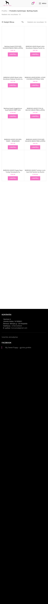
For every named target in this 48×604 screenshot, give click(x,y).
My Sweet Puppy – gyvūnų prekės (18, 347)
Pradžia (5, 11)
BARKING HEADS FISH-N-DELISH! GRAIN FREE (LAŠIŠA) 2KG (35, 110)
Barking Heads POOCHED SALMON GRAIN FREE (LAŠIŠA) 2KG (13, 48)
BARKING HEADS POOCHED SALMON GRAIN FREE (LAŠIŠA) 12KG (35, 141)
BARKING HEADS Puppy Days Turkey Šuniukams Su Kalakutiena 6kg (13, 172)
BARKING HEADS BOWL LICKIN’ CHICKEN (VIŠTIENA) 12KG (35, 78)
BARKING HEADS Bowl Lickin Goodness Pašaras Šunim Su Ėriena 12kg (35, 48)
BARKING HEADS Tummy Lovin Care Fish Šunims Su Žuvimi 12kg (35, 172)
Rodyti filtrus (9, 22)
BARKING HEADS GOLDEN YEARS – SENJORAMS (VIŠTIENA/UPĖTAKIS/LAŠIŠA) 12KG (12, 141)
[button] (13, 54)
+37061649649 (16, 326)
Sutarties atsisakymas (10, 337)
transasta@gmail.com (19, 328)
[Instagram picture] (24, 376)
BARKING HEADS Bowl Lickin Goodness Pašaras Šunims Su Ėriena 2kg (13, 79)
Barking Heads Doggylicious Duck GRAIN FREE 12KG (13, 109)
